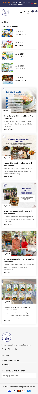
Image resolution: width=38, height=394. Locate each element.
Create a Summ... (21, 34)
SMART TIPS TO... (21, 81)
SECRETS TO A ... (20, 69)
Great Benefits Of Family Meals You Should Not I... (18, 117)
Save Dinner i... (20, 45)
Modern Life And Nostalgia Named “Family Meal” (18, 164)
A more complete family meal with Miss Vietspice (18, 212)
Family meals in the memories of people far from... (17, 308)
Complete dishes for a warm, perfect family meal (19, 260)
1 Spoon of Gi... (20, 57)
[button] (35, 12)
